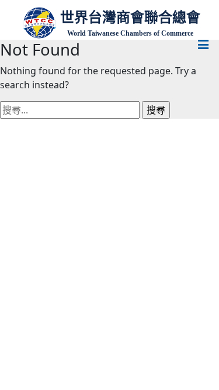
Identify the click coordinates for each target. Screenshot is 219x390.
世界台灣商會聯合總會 (130, 17)
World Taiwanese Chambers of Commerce (130, 33)
